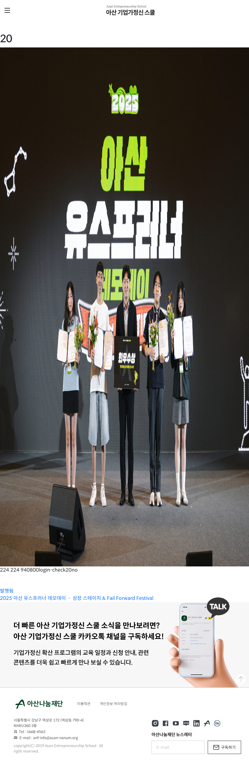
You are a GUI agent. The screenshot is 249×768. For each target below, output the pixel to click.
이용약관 (83, 703)
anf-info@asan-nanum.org (55, 737)
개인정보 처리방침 (113, 703)
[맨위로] (241, 679)
